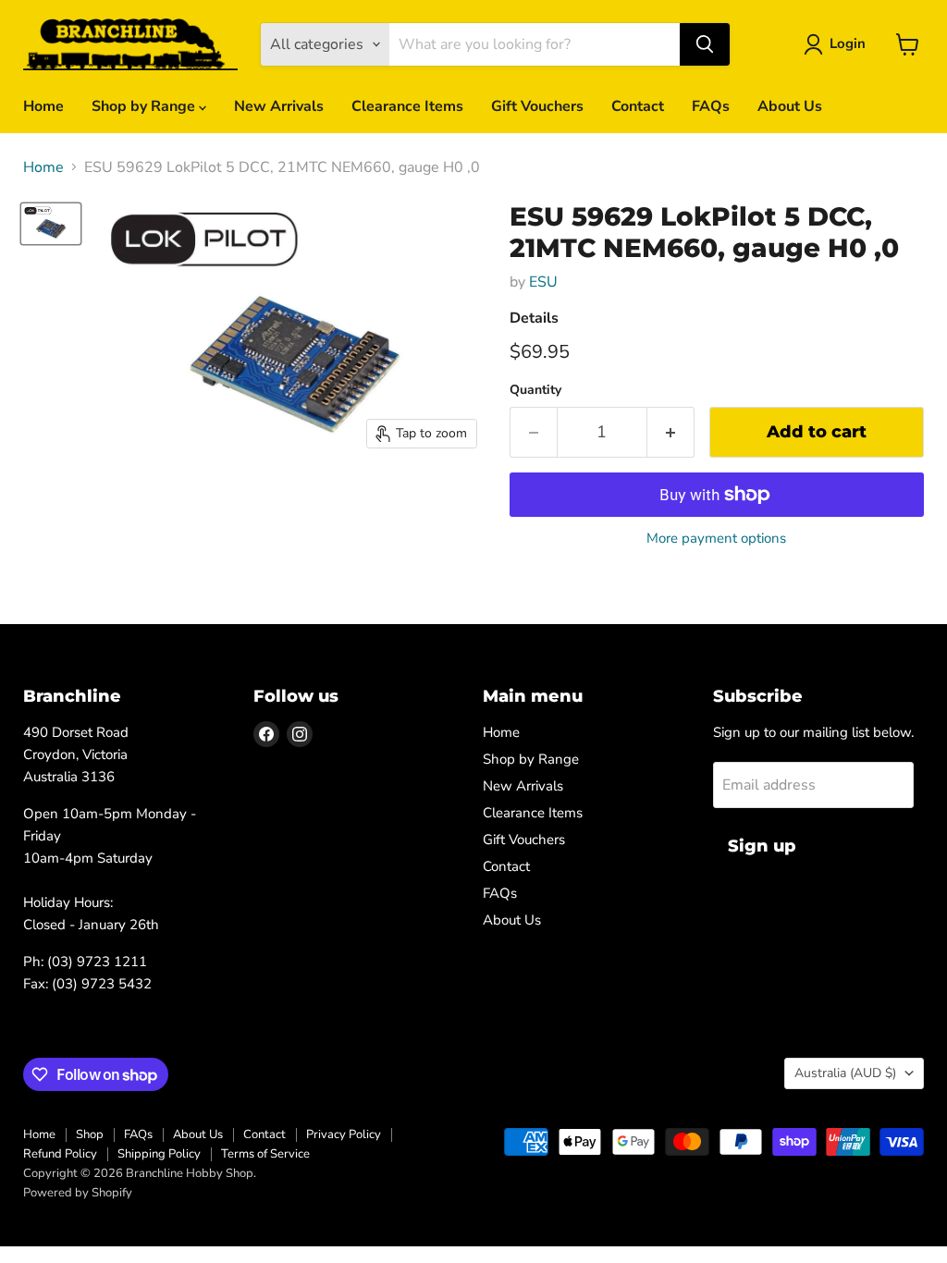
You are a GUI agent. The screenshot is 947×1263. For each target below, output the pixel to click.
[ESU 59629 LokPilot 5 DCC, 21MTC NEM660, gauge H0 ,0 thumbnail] (50, 223)
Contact (637, 106)
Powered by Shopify (77, 1192)
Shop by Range (145, 106)
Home (43, 106)
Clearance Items (407, 106)
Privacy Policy (343, 1134)
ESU (543, 282)
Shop (90, 1134)
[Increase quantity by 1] (671, 432)
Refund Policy (60, 1154)
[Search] (705, 44)
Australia (845, 1073)
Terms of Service (265, 1154)
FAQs (711, 106)
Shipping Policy (159, 1154)
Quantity (535, 390)
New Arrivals (279, 106)
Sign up (762, 846)
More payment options (716, 538)
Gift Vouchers (537, 106)
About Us (789, 106)
